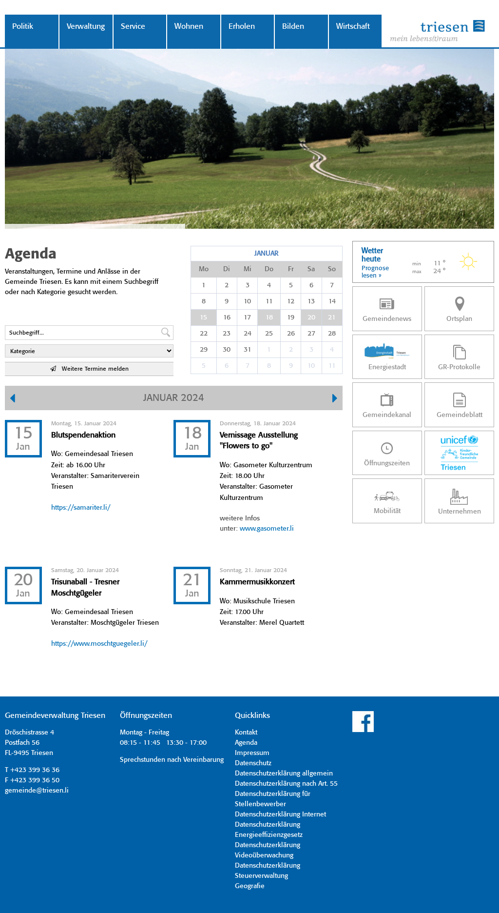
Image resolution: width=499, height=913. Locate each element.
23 (226, 333)
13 (311, 301)
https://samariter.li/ (80, 507)
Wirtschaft (353, 26)
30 (226, 349)
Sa (311, 269)
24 (247, 333)
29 (204, 349)
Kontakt (246, 732)
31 (247, 349)
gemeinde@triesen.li (37, 790)
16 (226, 317)
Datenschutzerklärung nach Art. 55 (286, 783)
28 (332, 333)
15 (203, 317)
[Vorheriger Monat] (12, 399)
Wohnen (188, 26)
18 (269, 317)
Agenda (246, 742)
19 (290, 317)
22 (204, 333)
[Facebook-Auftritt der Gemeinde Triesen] (363, 730)
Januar (266, 253)
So (332, 269)
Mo (204, 269)
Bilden (293, 26)
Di (226, 269)
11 (269, 301)
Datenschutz (253, 763)
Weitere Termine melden (92, 369)
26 (291, 333)
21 (332, 317)
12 (290, 301)
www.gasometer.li (267, 528)
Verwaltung (86, 26)
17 (247, 317)
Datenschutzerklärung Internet (280, 814)
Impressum (252, 753)
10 (247, 301)
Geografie (250, 886)
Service (133, 26)
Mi (247, 269)
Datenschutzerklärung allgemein (284, 773)
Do (269, 269)
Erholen (242, 26)
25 (269, 333)
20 (311, 317)
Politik (22, 26)
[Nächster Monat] (335, 399)
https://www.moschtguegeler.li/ (99, 643)
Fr (291, 269)
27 (311, 333)
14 (332, 301)
